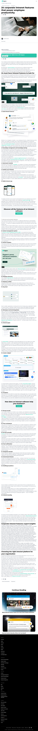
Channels (16, 569)
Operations (2, 666)
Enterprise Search (3, 678)
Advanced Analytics (22, 268)
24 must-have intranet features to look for (8, 50)
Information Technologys (4, 662)
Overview (2, 639)
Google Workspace (24, 573)
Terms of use (14, 727)
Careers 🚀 (2, 717)
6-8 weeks (20, 177)
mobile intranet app (26, 200)
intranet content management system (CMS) (12, 232)
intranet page (5, 341)
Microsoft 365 (31, 573)
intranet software (11, 67)
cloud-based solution (31, 459)
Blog (1, 684)
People (2, 646)
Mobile (2, 649)
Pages (2, 641)
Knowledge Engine (4, 654)
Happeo (4, 417)
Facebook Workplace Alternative (4, 697)
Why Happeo (3, 705)
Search (2, 644)
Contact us (2, 720)
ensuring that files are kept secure (17, 159)
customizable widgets (26, 383)
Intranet (2, 673)
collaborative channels (6, 145)
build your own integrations (6, 320)
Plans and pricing (3, 702)
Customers (2, 703)
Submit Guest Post (4, 715)
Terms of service (8, 727)
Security (23, 727)
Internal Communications (4, 659)
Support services (3, 707)
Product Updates (3, 712)
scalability (15, 164)
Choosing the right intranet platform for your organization (11, 52)
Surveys (3, 433)
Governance (3, 651)
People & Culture (3, 661)
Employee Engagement (4, 679)
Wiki (1, 689)
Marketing (2, 664)
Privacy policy (18, 727)
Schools (2, 669)
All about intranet (3, 693)
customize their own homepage (26, 569)
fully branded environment (31, 515)
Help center (2, 710)
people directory (10, 277)
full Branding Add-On (16, 571)
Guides (2, 686)
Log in (2, 722)
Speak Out (26, 727)
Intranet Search (21, 107)
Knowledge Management (5, 674)
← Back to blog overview (6, 3)
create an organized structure (20, 158)
